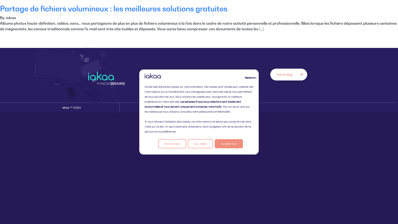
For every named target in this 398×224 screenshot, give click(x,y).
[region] (199, 112)
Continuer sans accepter (247, 77)
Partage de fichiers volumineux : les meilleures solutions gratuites (113, 8)
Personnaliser (172, 144)
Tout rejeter (200, 144)
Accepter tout (229, 144)
